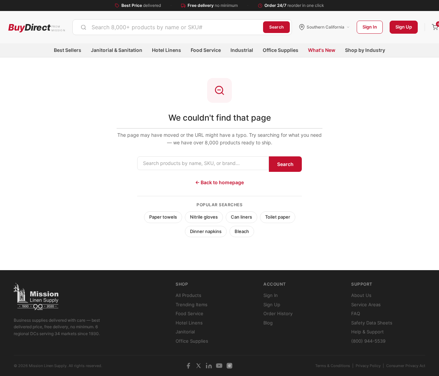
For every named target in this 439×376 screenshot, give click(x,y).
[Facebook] (188, 365)
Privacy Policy (368, 365)
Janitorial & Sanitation (116, 50)
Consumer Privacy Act (405, 365)
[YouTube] (219, 365)
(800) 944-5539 (368, 341)
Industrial (241, 50)
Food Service (206, 50)
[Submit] (83, 27)
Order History (278, 313)
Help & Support (367, 331)
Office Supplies (280, 50)
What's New (321, 50)
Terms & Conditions (332, 365)
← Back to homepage (219, 182)
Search (276, 27)
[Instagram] (229, 365)
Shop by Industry (365, 50)
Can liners (241, 217)
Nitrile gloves (204, 217)
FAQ (355, 313)
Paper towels (163, 217)
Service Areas (366, 304)
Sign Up (403, 27)
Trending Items (191, 304)
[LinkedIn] (208, 365)
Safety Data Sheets (371, 322)
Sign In (370, 27)
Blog (268, 322)
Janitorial (185, 331)
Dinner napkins (206, 231)
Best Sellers (67, 50)
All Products (188, 295)
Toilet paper (277, 217)
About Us (361, 295)
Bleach (242, 231)
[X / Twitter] (198, 365)
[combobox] (168, 27)
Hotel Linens (166, 50)
